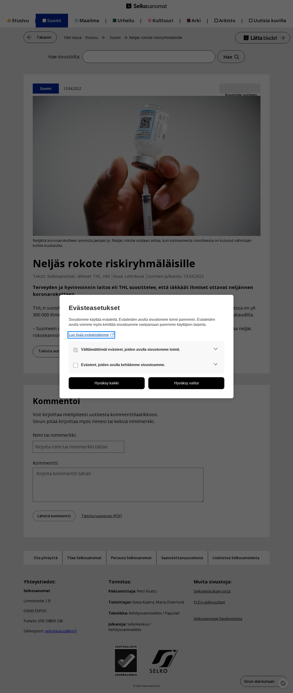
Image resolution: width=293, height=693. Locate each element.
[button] (216, 350)
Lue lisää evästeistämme (89, 335)
